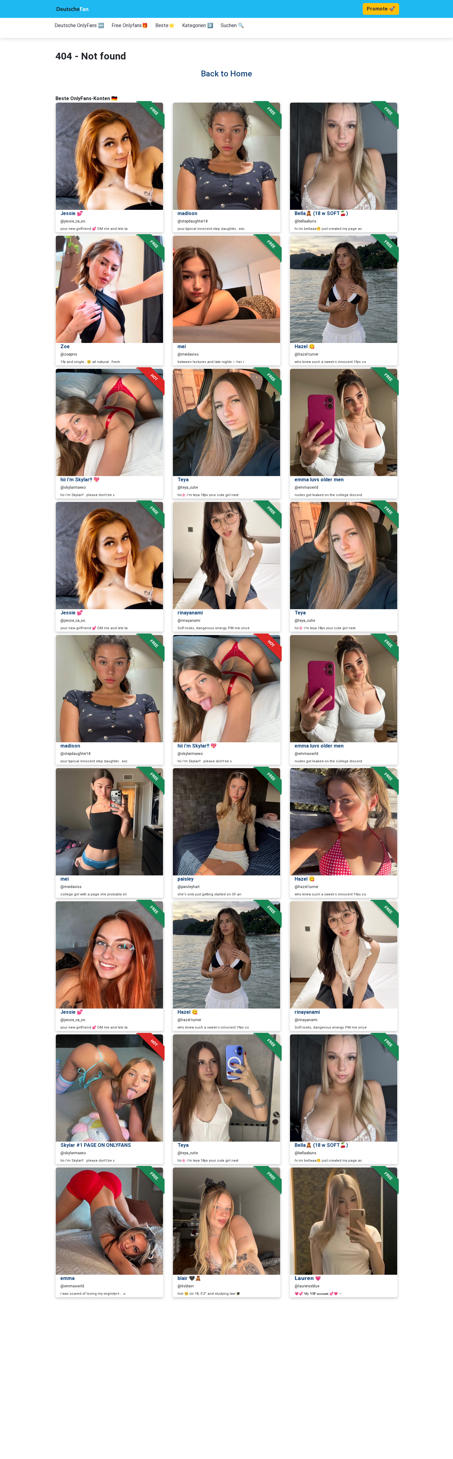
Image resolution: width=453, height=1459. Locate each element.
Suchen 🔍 (232, 25)
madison (187, 213)
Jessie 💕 (71, 213)
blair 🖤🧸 (189, 1278)
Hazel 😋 (305, 346)
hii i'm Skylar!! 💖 (80, 480)
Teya (183, 480)
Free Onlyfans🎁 (130, 25)
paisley (186, 879)
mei (182, 346)
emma (67, 1278)
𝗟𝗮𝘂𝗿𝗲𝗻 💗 (308, 1278)
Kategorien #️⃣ (197, 25)
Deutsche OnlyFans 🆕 (79, 25)
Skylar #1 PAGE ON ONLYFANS (95, 1145)
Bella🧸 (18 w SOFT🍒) (321, 213)
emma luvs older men (319, 480)
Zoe (65, 346)
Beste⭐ (165, 25)
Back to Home (226, 73)
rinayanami (190, 613)
